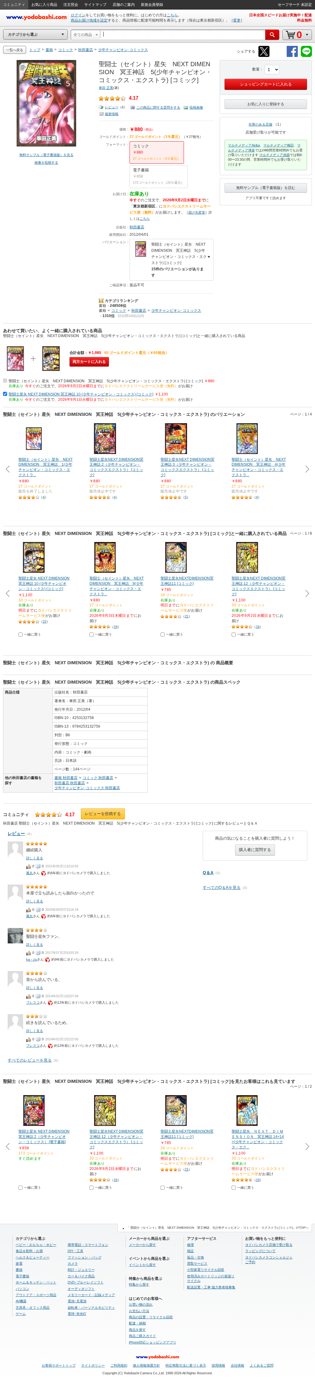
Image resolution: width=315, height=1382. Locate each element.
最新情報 (111, 114)
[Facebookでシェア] (292, 56)
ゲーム (21, 1314)
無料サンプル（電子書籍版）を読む (265, 188)
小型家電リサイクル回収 (205, 1270)
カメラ (73, 1263)
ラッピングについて (260, 1251)
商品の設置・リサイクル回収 (151, 1317)
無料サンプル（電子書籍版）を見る (46, 155)
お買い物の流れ (141, 1304)
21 (187, 616)
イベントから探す (142, 1265)
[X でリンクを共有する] (263, 56)
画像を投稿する (46, 162)
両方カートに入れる (89, 362)
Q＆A (208, 872)
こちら (172, 15)
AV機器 (21, 1301)
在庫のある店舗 (260, 124)
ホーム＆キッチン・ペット (36, 1282)
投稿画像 (196, 107)
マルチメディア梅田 (278, 145)
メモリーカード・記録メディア (91, 1295)
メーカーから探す (142, 1245)
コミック (118, 310)
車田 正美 (106, 88)
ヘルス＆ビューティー (33, 1257)
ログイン (78, 15)
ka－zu (31, 959)
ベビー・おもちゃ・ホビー (36, 1245)
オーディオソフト (81, 1289)
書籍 (102, 305)
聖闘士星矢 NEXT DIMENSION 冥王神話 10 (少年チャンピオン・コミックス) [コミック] (81, 394)
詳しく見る (34, 858)
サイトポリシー (93, 1365)
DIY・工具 (75, 1251)
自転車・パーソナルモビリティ (91, 1307)
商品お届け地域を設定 (89, 20)
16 (258, 627)
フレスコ (33, 1002)
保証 (190, 1251)
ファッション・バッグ (85, 1257)
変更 (237, 20)
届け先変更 (196, 212)
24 (116, 627)
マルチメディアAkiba (244, 145)
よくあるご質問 (261, 1365)
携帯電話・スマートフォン (88, 1245)
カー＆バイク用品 (81, 1276)
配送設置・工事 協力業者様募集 (211, 1287)
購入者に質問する (255, 849)
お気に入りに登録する (265, 104)
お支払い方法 (139, 1311)
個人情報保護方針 (146, 1365)
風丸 (29, 873)
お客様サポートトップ (59, 1365)
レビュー (111, 107)
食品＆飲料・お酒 (29, 1251)
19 (258, 1180)
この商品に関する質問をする (158, 107)
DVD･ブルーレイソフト (86, 1282)
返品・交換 (195, 1257)
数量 (256, 69)
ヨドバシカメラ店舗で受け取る (269, 1245)
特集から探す (139, 1284)
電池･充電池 (77, 1301)
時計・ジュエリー (81, 1270)
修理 (190, 1245)
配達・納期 (137, 1323)
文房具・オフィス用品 (33, 1307)
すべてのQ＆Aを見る (222, 887)
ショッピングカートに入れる (266, 84)
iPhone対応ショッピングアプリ (152, 1342)
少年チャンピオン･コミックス (176, 310)
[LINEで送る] (306, 56)
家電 (19, 1263)
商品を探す (137, 1330)
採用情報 (218, 1365)
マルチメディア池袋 (274, 155)
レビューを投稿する (103, 813)
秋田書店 (137, 227)
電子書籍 (22, 1276)
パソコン (22, 1289)
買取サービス (197, 1263)
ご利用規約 (118, 1365)
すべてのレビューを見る (30, 1060)
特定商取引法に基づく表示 (185, 1365)
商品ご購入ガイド (142, 1336)
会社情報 (237, 1365)
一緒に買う (32, 634)
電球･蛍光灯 (77, 1314)
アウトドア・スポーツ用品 (36, 1295)
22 (44, 621)
